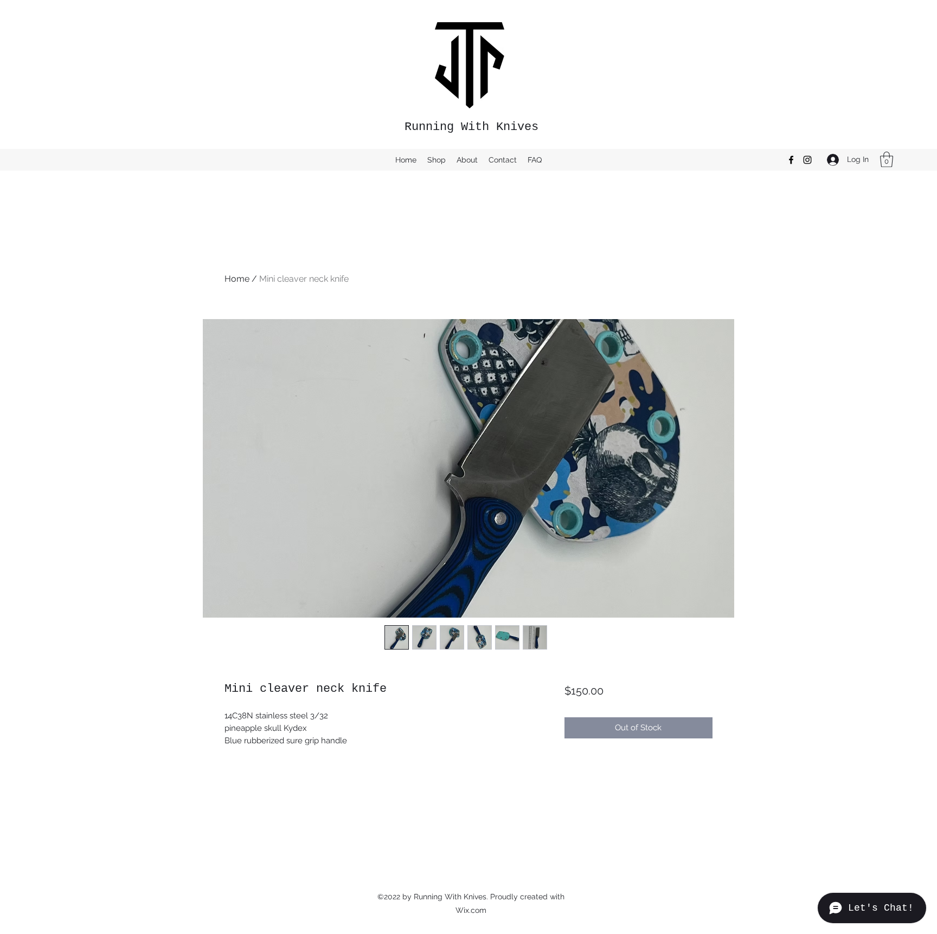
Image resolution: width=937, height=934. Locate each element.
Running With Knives (471, 127)
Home (236, 279)
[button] (886, 159)
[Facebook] (791, 159)
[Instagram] (807, 159)
